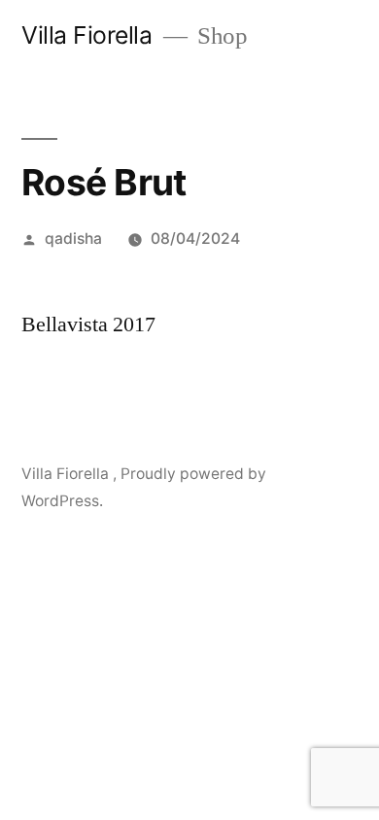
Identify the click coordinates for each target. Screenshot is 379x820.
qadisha (73, 238)
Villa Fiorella (89, 35)
